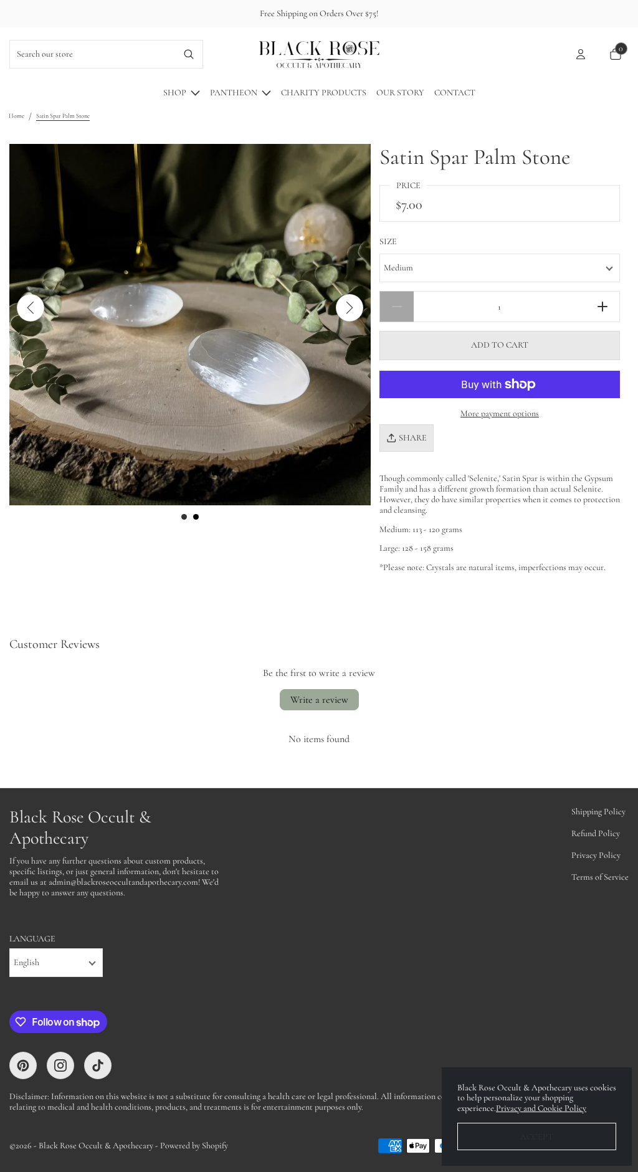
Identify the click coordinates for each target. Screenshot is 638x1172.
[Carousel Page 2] (196, 517)
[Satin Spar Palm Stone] (190, 324)
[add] (603, 306)
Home (16, 116)
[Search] (189, 54)
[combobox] (93, 54)
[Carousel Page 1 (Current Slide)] (184, 517)
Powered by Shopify (194, 1145)
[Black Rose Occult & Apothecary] (319, 54)
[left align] (30, 308)
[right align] (349, 308)
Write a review (319, 699)
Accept (536, 1137)
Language (32, 939)
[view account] (581, 54)
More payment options (499, 413)
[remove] (396, 306)
